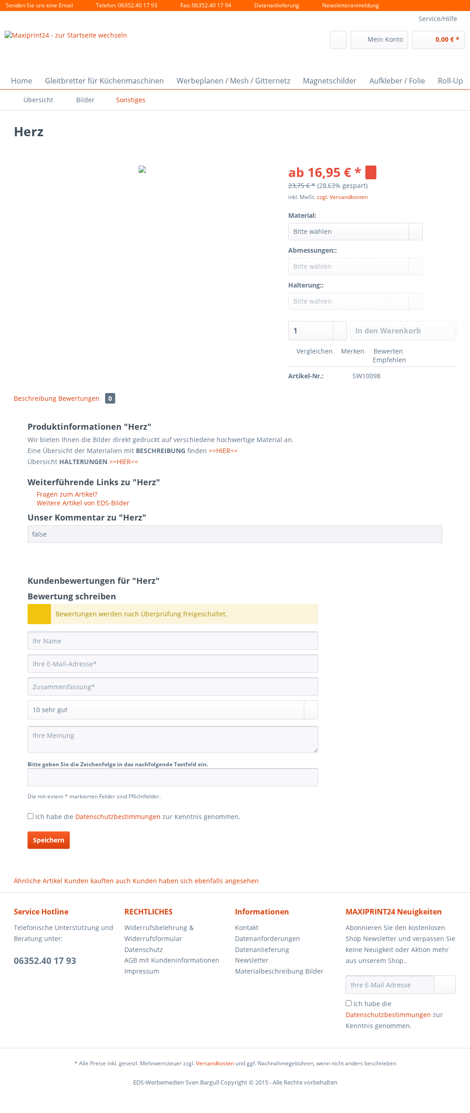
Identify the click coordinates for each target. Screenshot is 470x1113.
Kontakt (246, 927)
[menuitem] (338, 40)
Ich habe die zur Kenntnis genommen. (138, 816)
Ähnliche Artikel (38, 880)
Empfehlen (388, 359)
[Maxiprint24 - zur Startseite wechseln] (66, 51)
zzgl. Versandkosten (342, 197)
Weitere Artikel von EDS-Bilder (82, 502)
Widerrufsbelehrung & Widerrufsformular (159, 933)
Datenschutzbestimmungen (118, 816)
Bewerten (387, 351)
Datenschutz (143, 949)
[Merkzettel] (338, 40)
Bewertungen (85, 398)
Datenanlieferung (276, 5)
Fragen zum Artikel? (66, 494)
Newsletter (252, 960)
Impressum (141, 971)
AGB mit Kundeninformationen (171, 960)
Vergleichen (314, 351)
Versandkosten (215, 1063)
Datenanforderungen (267, 938)
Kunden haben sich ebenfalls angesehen (196, 880)
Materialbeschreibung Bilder (279, 971)
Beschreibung (35, 398)
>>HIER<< (223, 450)
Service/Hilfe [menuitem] (438, 18)
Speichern (48, 840)
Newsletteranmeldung (350, 5)
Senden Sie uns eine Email (39, 5)
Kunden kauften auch (97, 880)
